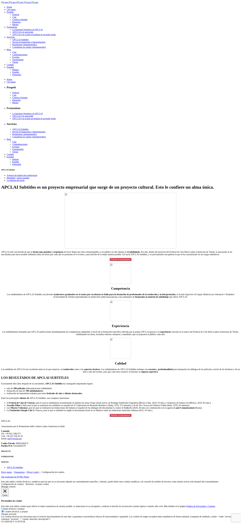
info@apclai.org (14, 438)
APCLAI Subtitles (15, 467)
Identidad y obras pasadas (18, 178)
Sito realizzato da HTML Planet (15, 477)
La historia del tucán (16, 180)
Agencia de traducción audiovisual (22, 175)
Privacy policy (33, 472)
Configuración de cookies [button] (53, 472)
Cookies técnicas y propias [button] (13, 509)
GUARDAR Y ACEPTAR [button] (13, 521)
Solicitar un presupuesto (120, 259)
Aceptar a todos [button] (42, 484)
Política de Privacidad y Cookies (200, 506)
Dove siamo (6, 472)
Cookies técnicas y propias (16, 511)
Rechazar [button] (30, 484)
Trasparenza (19, 472)
